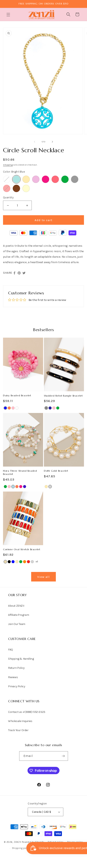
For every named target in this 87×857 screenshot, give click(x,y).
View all (43, 577)
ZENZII (17, 842)
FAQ (10, 649)
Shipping (8, 165)
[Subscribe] (63, 756)
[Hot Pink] (45, 179)
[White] (6, 179)
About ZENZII (16, 605)
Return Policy (16, 668)
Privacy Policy (16, 686)
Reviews (13, 677)
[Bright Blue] (16, 179)
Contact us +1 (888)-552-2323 (26, 712)
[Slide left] (34, 141)
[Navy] (50, 408)
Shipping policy (21, 848)
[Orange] (24, 561)
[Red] (6, 188)
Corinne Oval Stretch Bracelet (21, 549)
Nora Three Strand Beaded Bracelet (20, 472)
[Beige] (5, 561)
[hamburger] (8, 15)
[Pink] (13, 408)
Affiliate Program (18, 615)
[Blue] (5, 408)
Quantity (8, 197)
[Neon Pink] (55, 179)
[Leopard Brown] (16, 188)
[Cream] (26, 188)
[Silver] (50, 486)
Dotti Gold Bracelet (56, 470)
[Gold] (26, 179)
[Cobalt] (24, 486)
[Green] (65, 179)
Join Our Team (16, 624)
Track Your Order (18, 730)
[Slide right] (52, 141)
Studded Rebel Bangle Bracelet (63, 395)
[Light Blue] (13, 486)
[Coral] (9, 408)
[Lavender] (35, 179)
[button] (8, 14)
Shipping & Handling (21, 658)
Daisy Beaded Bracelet (17, 395)
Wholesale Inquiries (20, 721)
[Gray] (46, 408)
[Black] (74, 179)
